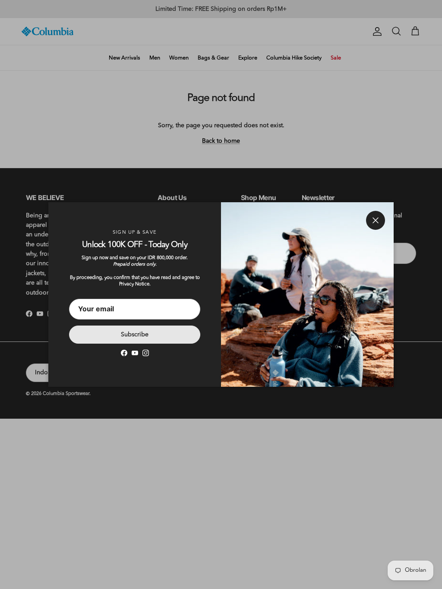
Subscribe (134, 335)
